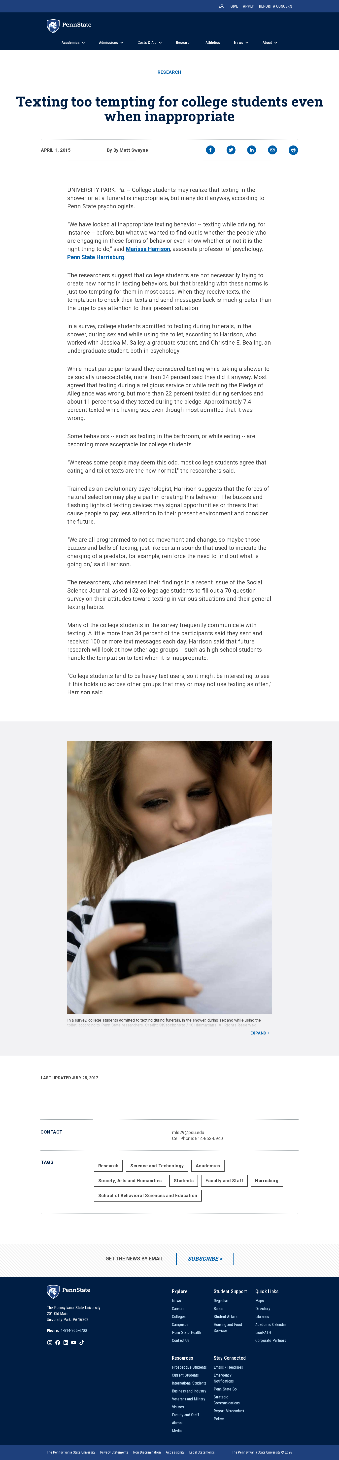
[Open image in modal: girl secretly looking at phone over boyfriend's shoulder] (169, 877)
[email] (272, 150)
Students (184, 1180)
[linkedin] (251, 150)
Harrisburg (266, 1180)
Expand (258, 1033)
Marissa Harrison (148, 249)
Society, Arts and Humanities (130, 1180)
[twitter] (231, 150)
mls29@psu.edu (188, 1132)
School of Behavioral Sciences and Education (147, 1195)
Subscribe (203, 1259)
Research (169, 72)
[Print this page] (293, 150)
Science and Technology (157, 1165)
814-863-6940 (209, 1138)
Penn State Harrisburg (95, 257)
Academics (208, 1165)
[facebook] (210, 150)
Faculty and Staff (224, 1180)
